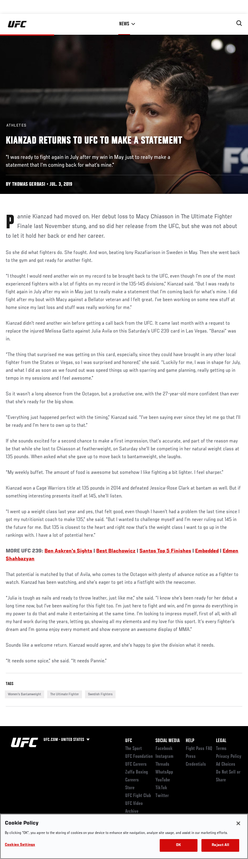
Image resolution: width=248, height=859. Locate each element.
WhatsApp (164, 772)
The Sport (133, 748)
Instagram (164, 756)
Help (190, 741)
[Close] (238, 823)
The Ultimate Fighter (64, 694)
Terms (221, 748)
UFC (128, 741)
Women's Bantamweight (24, 694)
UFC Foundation (139, 756)
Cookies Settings (20, 845)
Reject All (220, 845)
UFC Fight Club (138, 796)
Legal (221, 741)
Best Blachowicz (115, 551)
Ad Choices (225, 764)
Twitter (162, 796)
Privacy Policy (228, 756)
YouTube (162, 780)
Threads (162, 764)
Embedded (207, 551)
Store (130, 788)
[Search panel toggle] (239, 23)
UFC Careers (136, 764)
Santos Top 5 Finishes (165, 551)
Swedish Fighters (100, 694)
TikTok (161, 788)
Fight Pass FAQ (199, 748)
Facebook (164, 748)
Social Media (167, 741)
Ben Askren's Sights (68, 551)
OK (178, 845)
